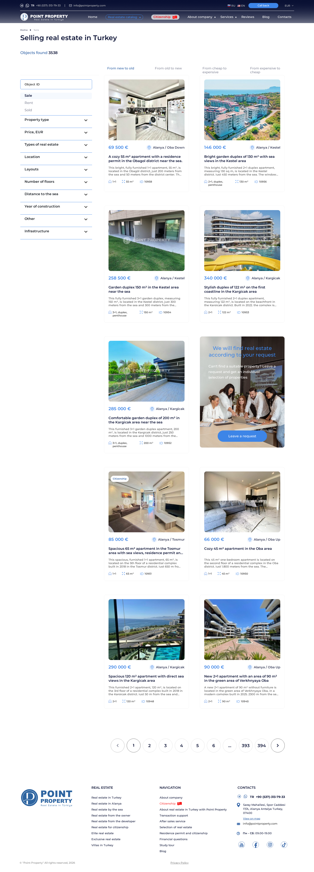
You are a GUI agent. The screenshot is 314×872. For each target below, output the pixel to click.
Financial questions (174, 839)
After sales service (172, 821)
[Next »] (278, 745)
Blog (266, 17)
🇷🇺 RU (231, 5)
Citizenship (162, 17)
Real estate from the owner (110, 815)
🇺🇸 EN (241, 5)
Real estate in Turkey (106, 797)
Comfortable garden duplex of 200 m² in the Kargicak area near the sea (144, 420)
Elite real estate (102, 833)
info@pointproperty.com (89, 5)
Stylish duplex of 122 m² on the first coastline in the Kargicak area (234, 289)
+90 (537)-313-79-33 (46, 5)
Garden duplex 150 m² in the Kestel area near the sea (144, 289)
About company (171, 797)
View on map (251, 818)
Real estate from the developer (113, 821)
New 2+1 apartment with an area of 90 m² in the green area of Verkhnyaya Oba (240, 678)
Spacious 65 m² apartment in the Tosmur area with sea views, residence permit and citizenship (146, 551)
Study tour (167, 845)
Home (92, 17)
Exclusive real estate (105, 839)
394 (262, 745)
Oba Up (274, 539)
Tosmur (178, 539)
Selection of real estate (176, 827)
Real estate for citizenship (109, 827)
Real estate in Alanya (106, 803)
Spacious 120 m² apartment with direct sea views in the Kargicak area (146, 678)
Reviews (247, 17)
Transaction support (174, 815)
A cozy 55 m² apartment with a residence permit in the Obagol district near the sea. (145, 159)
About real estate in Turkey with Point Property (193, 809)
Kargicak (273, 278)
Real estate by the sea (107, 809)
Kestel (275, 147)
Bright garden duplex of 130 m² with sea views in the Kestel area (239, 159)
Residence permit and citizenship (184, 833)
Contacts (284, 17)
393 (246, 745)
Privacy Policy (179, 862)
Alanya (159, 147)
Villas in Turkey (102, 845)
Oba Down (176, 147)
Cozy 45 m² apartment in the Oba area (238, 549)
